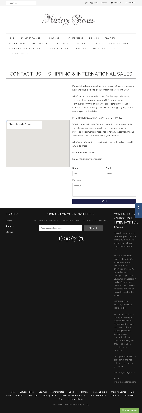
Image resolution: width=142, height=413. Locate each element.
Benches (94, 38)
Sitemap (9, 232)
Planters (110, 38)
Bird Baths (62, 43)
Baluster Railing (31, 38)
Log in (104, 3)
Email (109, 168)
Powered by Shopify (81, 404)
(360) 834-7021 (91, 3)
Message (77, 180)
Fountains (80, 43)
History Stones (66, 404)
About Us (81, 48)
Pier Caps (97, 43)
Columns (54, 38)
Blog (114, 48)
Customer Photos (19, 53)
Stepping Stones (41, 43)
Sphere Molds (75, 38)
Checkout (130, 3)
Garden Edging (17, 43)
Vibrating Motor (118, 43)
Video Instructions (58, 48)
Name (76, 168)
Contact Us (98, 48)
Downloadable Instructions (25, 48)
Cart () (117, 3)
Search (9, 221)
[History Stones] (71, 20)
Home (12, 38)
